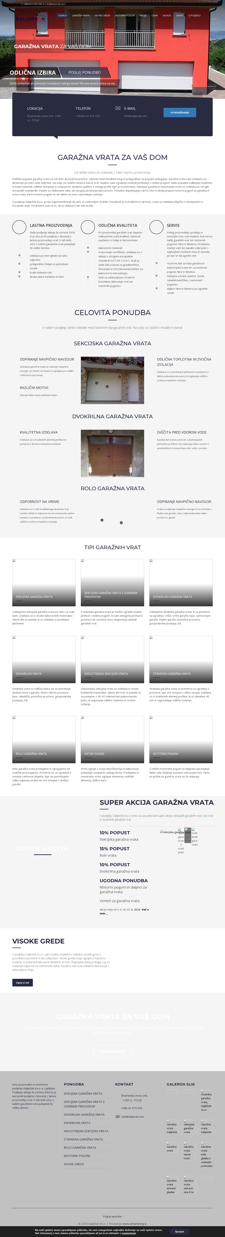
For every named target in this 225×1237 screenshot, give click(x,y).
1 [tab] (212, 85)
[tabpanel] (112, 49)
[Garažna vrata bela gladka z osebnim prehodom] (207, 1155)
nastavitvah (129, 1233)
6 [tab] (212, 93)
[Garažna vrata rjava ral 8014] (173, 1091)
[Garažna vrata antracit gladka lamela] (173, 1185)
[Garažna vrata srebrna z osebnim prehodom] (207, 1127)
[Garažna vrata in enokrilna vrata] (207, 1101)
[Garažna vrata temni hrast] (190, 1151)
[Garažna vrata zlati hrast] (190, 1127)
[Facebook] (15, 4)
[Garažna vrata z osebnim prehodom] (190, 1091)
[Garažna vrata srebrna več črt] (207, 1178)
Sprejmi (179, 1231)
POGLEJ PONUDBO (85, 72)
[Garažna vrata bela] (173, 1127)
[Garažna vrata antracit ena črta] (190, 1185)
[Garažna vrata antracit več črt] (173, 1147)
